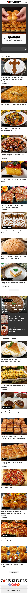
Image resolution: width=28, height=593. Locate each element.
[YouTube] (15, 584)
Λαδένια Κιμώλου (6, 487)
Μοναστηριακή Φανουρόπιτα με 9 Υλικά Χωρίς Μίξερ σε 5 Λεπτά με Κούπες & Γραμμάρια (13, 79)
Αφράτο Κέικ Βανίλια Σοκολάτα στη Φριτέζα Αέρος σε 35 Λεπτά (17, 329)
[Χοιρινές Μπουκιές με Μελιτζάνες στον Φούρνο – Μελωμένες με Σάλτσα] (14, 144)
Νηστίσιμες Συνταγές (7, 73)
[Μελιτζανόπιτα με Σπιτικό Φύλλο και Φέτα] (14, 94)
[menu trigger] (3, 2)
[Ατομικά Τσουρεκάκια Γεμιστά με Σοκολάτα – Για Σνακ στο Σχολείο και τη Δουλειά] (14, 501)
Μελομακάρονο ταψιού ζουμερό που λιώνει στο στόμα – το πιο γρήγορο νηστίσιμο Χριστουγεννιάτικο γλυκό (13, 307)
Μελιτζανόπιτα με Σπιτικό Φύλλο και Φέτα (13, 104)
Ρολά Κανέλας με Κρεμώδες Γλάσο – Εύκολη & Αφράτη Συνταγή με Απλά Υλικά (17, 318)
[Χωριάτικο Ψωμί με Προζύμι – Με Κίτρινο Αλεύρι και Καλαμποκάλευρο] (14, 246)
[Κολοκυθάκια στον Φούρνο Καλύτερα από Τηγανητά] (14, 375)
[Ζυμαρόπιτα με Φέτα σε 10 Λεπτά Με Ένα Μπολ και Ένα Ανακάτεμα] (14, 528)
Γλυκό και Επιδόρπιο (7, 176)
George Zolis (4, 83)
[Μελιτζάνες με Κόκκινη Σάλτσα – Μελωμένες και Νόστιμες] (14, 118)
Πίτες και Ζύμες (6, 101)
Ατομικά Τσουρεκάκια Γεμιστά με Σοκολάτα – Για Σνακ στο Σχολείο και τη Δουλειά (13, 513)
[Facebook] (9, 584)
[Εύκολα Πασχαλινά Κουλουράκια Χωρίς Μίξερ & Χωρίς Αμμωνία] (14, 20)
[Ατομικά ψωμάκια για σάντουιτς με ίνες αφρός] (14, 554)
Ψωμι (4, 458)
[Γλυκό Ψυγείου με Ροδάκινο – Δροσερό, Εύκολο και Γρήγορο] (14, 272)
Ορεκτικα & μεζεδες (7, 381)
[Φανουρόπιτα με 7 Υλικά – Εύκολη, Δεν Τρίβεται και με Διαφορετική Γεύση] (14, 220)
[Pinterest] (12, 584)
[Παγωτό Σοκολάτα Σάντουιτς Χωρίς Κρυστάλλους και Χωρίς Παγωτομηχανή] (14, 426)
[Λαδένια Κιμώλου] (14, 477)
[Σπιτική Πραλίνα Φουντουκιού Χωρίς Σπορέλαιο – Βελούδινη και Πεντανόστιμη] (14, 400)
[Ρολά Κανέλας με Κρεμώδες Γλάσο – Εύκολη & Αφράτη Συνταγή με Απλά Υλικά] (4, 319)
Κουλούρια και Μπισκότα (14, 36)
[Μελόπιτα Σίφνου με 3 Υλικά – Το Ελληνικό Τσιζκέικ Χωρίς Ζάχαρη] (14, 349)
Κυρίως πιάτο (5, 150)
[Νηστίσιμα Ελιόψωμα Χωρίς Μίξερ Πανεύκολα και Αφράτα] (14, 452)
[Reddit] (18, 584)
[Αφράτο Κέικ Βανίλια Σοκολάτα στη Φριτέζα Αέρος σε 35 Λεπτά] (4, 330)
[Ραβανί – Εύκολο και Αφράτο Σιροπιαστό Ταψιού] (14, 169)
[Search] (26, 2)
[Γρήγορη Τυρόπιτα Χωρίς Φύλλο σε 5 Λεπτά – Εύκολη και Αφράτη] (14, 195)
